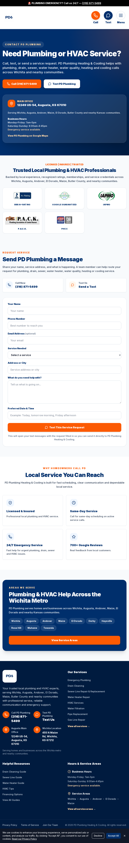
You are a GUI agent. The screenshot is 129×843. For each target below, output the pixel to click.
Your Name (14, 304)
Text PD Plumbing (64, 83)
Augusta (84, 799)
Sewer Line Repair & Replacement (86, 691)
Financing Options (13, 794)
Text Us (48, 720)
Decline (98, 835)
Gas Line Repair (76, 719)
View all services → (79, 726)
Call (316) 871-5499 (24, 83)
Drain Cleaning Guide (14, 771)
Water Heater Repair (79, 697)
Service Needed (17, 348)
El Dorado (111, 799)
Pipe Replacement (78, 714)
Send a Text (87, 286)
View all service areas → (82, 809)
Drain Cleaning (76, 685)
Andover (97, 799)
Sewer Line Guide (12, 777)
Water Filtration (76, 708)
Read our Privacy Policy (24, 838)
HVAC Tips (8, 788)
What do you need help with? (25, 377)
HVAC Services (76, 702)
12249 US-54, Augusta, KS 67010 (19, 740)
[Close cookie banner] (124, 836)
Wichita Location (51, 728)
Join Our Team (50, 825)
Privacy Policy (10, 825)
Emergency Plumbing (79, 680)
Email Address (22, 333)
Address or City (17, 362)
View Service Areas (64, 640)
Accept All (113, 835)
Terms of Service (30, 825)
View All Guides (11, 800)
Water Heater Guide (13, 783)
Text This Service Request (66, 427)
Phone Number (16, 318)
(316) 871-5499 (91, 3)
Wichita (72, 799)
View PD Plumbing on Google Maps (28, 135)
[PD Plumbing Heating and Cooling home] (9, 17)
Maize (71, 803)
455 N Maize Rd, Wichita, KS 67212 (50, 736)
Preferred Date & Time (21, 408)
